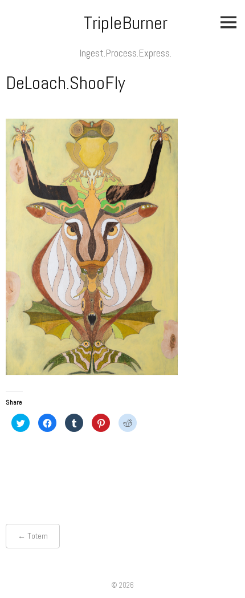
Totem (37, 536)
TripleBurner (126, 22)
